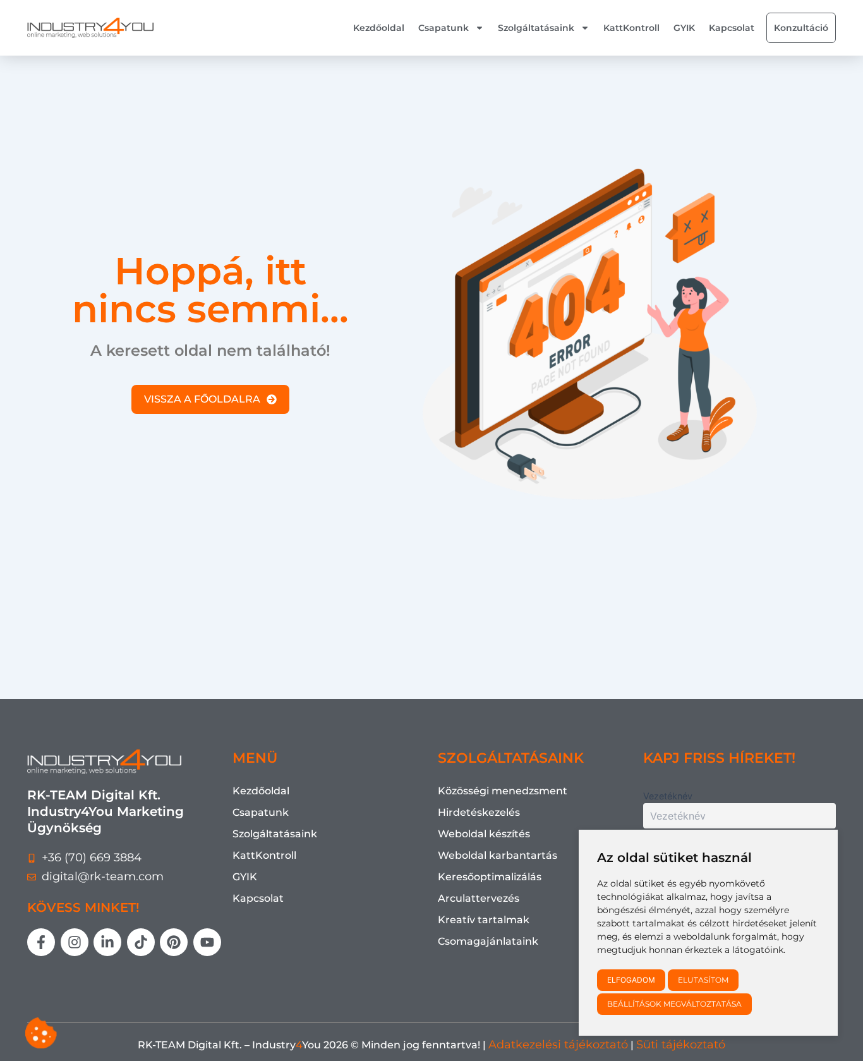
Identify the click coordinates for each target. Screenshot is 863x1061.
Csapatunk (443, 27)
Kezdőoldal (378, 27)
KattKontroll (631, 27)
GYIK (684, 27)
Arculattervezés (478, 898)
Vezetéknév (667, 796)
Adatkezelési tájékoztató (558, 1045)
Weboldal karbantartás (497, 855)
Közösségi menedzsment (502, 791)
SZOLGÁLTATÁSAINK (511, 758)
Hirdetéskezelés (479, 812)
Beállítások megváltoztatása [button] (674, 1004)
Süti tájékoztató (680, 1045)
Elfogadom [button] (631, 980)
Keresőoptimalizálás (489, 877)
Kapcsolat (731, 27)
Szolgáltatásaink (536, 27)
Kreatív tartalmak (483, 920)
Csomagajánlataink (488, 941)
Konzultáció (801, 27)
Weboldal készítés (484, 834)
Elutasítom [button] (703, 980)
